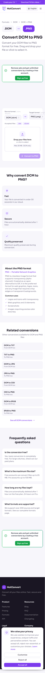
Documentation (31, 615)
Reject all (22, 660)
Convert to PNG (31, 156)
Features (6, 607)
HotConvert (14, 8)
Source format (13, 112)
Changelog (29, 619)
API (3, 619)
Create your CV (10, 2)
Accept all (22, 665)
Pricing (5, 611)
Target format (37, 112)
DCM (15, 22)
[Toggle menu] (40, 8)
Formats (5, 22)
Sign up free (22, 78)
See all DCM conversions (21, 420)
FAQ (26, 611)
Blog (26, 607)
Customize (22, 655)
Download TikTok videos (31, 2)
